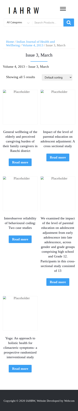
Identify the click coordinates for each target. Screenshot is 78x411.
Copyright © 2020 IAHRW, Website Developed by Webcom (39, 400)
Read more (20, 162)
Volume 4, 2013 (32, 45)
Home (10, 42)
